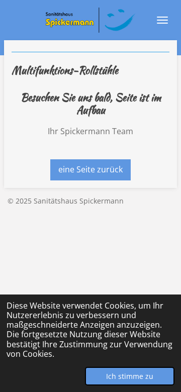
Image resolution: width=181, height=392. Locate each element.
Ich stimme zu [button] (129, 376)
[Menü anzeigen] (162, 20)
